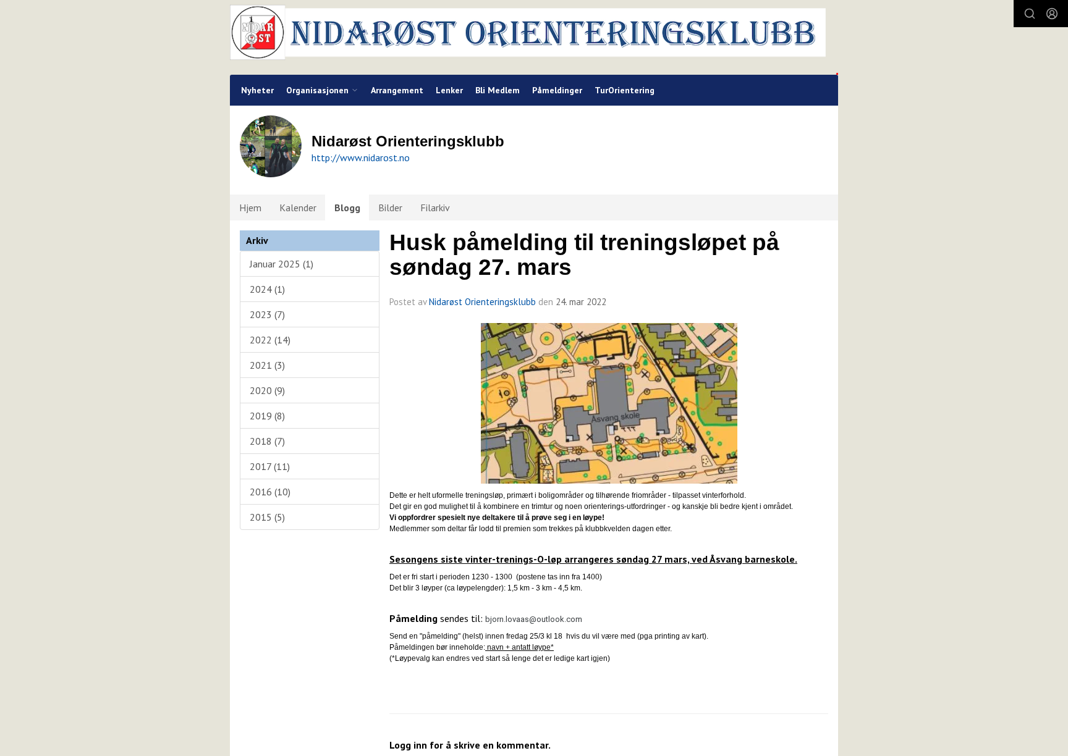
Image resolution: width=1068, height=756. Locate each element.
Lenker (449, 90)
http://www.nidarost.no (361, 157)
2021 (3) (267, 365)
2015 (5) (267, 517)
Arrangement (397, 90)
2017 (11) (270, 466)
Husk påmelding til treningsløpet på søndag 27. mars (584, 255)
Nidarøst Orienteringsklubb (482, 302)
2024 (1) (267, 289)
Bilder (390, 207)
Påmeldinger (557, 90)
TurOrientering (625, 90)
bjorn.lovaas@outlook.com (533, 619)
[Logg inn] (1052, 13)
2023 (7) (267, 314)
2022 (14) (270, 340)
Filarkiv (435, 207)
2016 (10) (270, 491)
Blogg (347, 207)
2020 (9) (267, 390)
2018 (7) (267, 441)
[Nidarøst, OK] (534, 37)
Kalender (297, 207)
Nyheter (257, 90)
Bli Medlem (497, 90)
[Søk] (1030, 13)
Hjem (250, 207)
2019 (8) (267, 416)
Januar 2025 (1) (281, 264)
